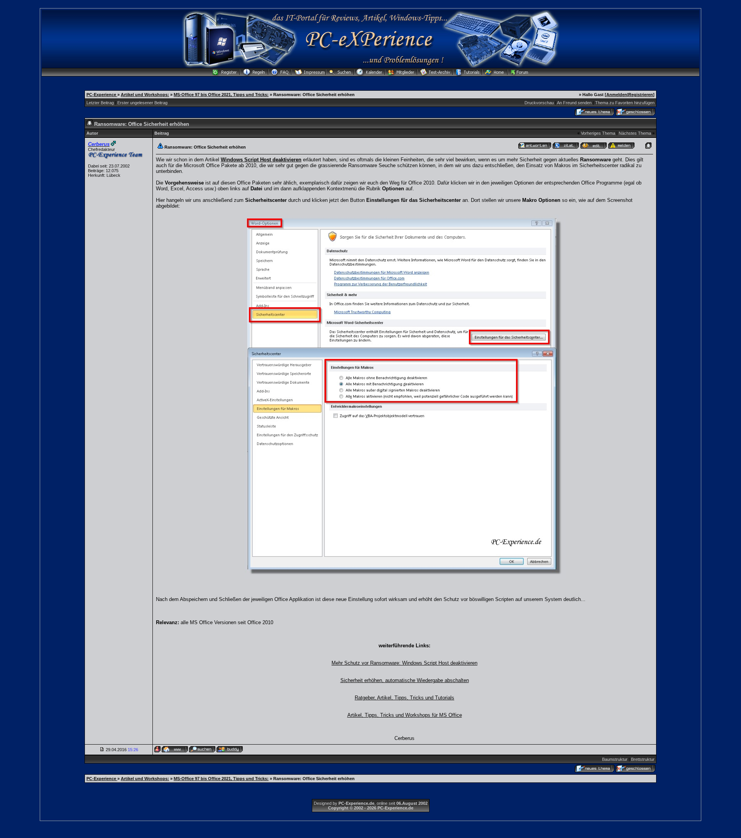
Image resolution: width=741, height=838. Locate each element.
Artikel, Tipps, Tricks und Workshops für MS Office (404, 715)
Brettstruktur (643, 759)
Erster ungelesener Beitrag (142, 102)
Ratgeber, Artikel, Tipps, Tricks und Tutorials (404, 698)
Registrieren (640, 94)
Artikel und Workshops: (145, 94)
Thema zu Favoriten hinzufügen (625, 102)
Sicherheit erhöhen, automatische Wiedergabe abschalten (404, 680)
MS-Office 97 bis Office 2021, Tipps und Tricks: (221, 94)
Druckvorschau (539, 102)
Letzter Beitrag (100, 102)
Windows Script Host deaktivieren (261, 160)
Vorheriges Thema (598, 133)
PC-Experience (101, 94)
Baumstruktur (615, 759)
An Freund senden (574, 102)
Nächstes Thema (635, 133)
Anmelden (616, 94)
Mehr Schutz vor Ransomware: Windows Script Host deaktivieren (404, 663)
